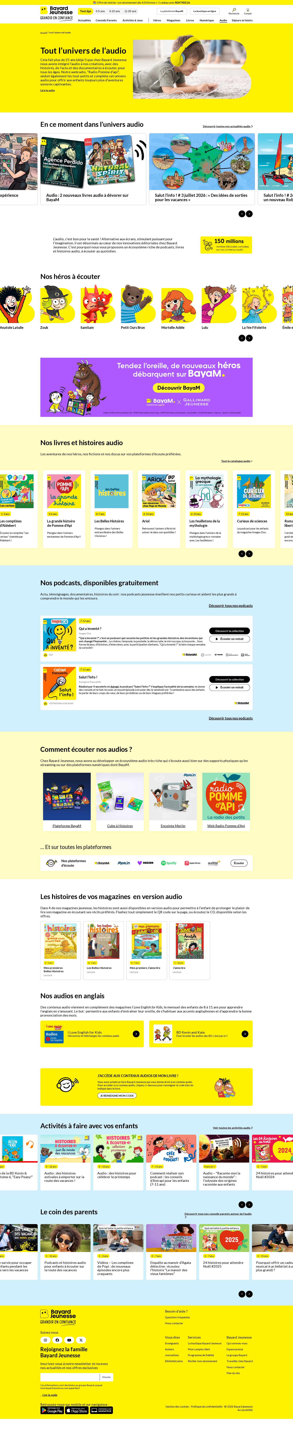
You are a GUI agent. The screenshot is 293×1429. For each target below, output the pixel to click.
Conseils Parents (106, 20)
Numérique (207, 20)
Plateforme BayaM (67, 826)
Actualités (84, 20)
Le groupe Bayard (237, 1355)
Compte (248, 13)
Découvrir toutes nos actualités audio (227, 126)
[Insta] (45, 1340)
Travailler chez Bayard (240, 1361)
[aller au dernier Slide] (242, 553)
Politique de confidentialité (207, 1406)
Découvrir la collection (230, 630)
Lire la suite (47, 90)
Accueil (43, 32)
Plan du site (233, 1372)
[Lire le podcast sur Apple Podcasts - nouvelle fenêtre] (245, 655)
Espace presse (235, 1349)
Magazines (173, 20)
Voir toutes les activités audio (232, 1127)
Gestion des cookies (177, 1406)
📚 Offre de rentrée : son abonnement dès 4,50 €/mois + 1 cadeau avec (141, 2)
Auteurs (169, 1349)
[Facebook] (57, 1340)
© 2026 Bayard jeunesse (238, 1406)
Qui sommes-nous (237, 1343)
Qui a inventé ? (90, 629)
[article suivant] (249, 1204)
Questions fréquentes (177, 1317)
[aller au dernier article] (242, 1204)
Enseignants (172, 1343)
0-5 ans (100, 11)
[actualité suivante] (249, 213)
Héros (157, 20)
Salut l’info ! (88, 677)
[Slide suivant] (249, 553)
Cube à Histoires (120, 826)
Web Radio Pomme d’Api (226, 826)
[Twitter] (81, 1340)
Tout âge (85, 11)
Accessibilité (245, 1409)
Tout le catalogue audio (235, 461)
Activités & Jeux (133, 20)
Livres (190, 20)
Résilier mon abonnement (202, 1361)
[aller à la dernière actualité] (242, 213)
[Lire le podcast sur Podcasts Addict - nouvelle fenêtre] (232, 655)
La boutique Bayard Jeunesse (204, 1343)
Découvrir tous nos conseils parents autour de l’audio (218, 1213)
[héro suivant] (249, 338)
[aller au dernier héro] (242, 338)
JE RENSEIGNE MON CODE (117, 1095)
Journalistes (172, 1355)
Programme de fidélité (201, 1355)
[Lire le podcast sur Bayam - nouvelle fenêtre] (190, 655)
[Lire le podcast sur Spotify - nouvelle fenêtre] (206, 655)
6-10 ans (114, 11)
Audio (223, 20)
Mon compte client (199, 1349)
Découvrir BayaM (178, 387)
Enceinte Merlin (173, 826)
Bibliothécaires (174, 1361)
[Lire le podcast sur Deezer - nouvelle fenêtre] (218, 655)
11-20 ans (130, 11)
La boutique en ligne (204, 11)
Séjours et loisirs (242, 20)
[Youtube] (69, 1340)
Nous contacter (174, 1323)
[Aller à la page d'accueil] (56, 20)
